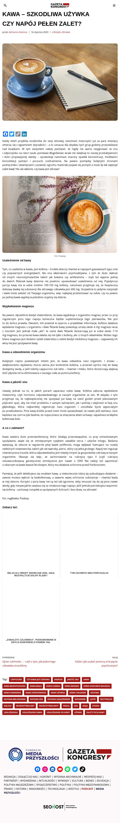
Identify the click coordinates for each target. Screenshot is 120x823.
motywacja (106, 699)
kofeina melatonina (14, 699)
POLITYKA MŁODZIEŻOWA (19, 784)
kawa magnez (72, 686)
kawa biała (36, 686)
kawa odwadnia (12, 692)
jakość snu (73, 679)
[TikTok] (82, 769)
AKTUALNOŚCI (47, 780)
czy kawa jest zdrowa (38, 679)
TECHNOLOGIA (56, 789)
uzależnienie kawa (32, 712)
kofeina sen (36, 699)
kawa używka (58, 692)
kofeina (94, 692)
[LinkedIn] (52, 769)
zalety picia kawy (95, 712)
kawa (86, 679)
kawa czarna (53, 686)
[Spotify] (67, 769)
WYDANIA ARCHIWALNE (67, 776)
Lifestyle (56, 32)
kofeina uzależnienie (59, 699)
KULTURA (77, 780)
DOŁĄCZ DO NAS (28, 776)
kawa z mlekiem (78, 692)
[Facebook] (37, 769)
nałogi (7, 705)
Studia (95, 705)
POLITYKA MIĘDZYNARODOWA (91, 784)
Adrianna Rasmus (18, 32)
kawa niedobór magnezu (97, 686)
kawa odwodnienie (36, 692)
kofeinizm (80, 699)
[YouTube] (60, 769)
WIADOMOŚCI (37, 789)
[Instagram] (45, 769)
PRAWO (8, 789)
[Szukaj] (5, 5)
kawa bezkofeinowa (14, 686)
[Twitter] (75, 769)
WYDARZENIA (28, 780)
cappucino (16, 679)
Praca (66, 705)
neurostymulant (25, 705)
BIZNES (90, 780)
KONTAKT (45, 776)
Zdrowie (66, 32)
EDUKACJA (103, 780)
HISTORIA (20, 789)
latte (93, 699)
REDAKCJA (10, 776)
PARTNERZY (11, 780)
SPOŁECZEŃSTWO (46, 784)
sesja (85, 705)
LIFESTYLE (73, 789)
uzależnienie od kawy (58, 712)
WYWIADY (63, 780)
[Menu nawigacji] (114, 5)
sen (76, 705)
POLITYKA (65, 784)
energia (58, 679)
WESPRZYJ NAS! (93, 776)
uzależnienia (11, 712)
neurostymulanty (48, 705)
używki (78, 712)
